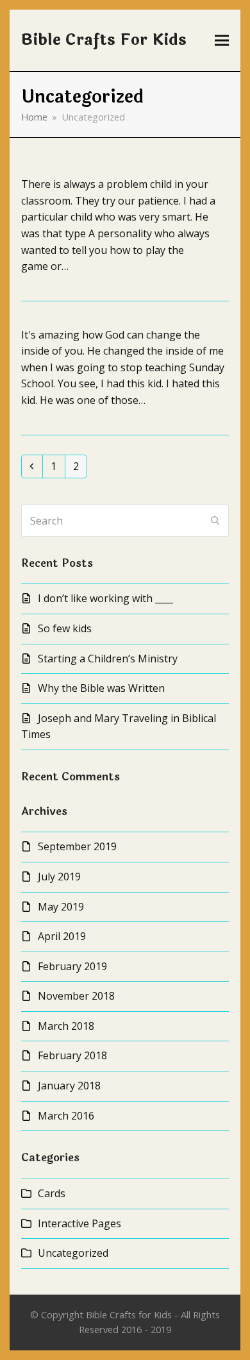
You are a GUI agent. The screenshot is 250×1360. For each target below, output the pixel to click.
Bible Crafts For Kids (104, 40)
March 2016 (66, 1116)
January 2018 (69, 1086)
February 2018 (72, 1055)
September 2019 (77, 846)
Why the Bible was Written (101, 688)
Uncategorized (73, 1253)
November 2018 (76, 996)
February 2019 (72, 966)
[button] (222, 40)
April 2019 (62, 936)
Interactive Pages (79, 1223)
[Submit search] (215, 520)
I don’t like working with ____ (105, 598)
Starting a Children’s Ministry (108, 658)
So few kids (65, 628)
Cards (51, 1193)
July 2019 (59, 876)
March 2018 (66, 1026)
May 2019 (61, 907)
